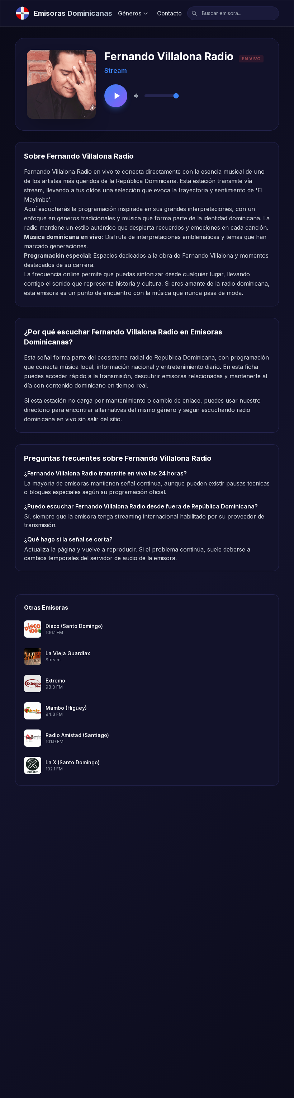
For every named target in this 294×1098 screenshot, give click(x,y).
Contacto (169, 13)
